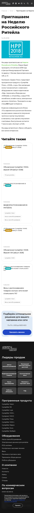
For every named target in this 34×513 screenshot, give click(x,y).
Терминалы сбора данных (11, 457)
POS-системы (7, 445)
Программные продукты (17, 400)
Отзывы (5, 480)
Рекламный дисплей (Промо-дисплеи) (25, 365)
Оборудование (11, 435)
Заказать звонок (17, 332)
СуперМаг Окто (7, 428)
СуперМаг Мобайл (8, 431)
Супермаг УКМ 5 (8, 416)
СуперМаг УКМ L (8, 413)
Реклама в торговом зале (25, 382)
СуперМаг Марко (8, 425)
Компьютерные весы (25, 374)
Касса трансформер (9, 382)
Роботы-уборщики (9, 390)
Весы (4, 451)
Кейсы (4, 474)
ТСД (25, 391)
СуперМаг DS (7, 407)
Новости (5, 468)
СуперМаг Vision (8, 404)
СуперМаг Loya (7, 410)
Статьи (4, 477)
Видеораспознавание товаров (9, 374)
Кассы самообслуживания (9, 365)
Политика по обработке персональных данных (14, 500)
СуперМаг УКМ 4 (8, 422)
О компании (9, 465)
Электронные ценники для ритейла (15, 442)
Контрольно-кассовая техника (13, 448)
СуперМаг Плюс (8, 419)
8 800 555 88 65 (7, 492)
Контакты (5, 471)
